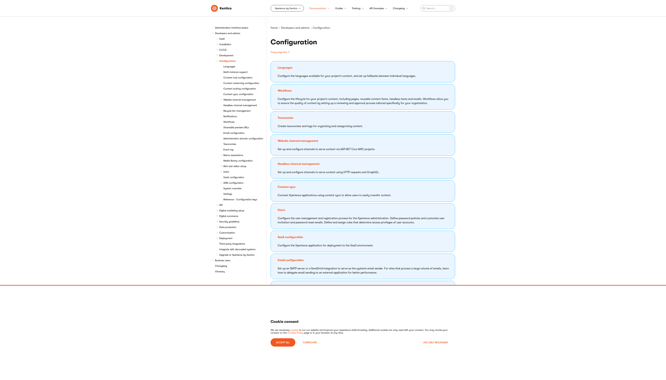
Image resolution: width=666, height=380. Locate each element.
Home (274, 27)
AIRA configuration (233, 182)
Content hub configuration (238, 77)
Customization (227, 232)
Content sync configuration (238, 94)
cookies (294, 330)
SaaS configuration (233, 177)
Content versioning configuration (241, 83)
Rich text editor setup (234, 166)
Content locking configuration (239, 88)
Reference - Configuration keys (240, 199)
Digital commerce (228, 216)
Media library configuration (238, 160)
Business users (222, 260)
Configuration (227, 61)
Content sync (287, 187)
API (221, 205)
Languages (229, 66)
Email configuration (234, 133)
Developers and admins (227, 33)
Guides (339, 8)
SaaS (222, 38)
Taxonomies (229, 144)
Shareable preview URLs (236, 127)
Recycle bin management (237, 110)
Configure (310, 342)
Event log (228, 149)
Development (226, 55)
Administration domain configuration (243, 138)
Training (356, 8)
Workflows (228, 121)
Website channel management (239, 99)
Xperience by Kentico (286, 8)
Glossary (220, 271)
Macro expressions (233, 155)
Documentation (317, 8)
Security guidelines (229, 221)
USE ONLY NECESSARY (435, 342)
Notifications (230, 116)
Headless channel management (240, 105)
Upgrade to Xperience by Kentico (237, 254)
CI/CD (223, 49)
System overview (232, 188)
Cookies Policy (295, 332)
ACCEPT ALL (283, 342)
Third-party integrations (232, 243)
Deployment (225, 238)
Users (226, 171)
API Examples (376, 8)
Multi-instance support (235, 72)
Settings (227, 194)
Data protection (227, 227)
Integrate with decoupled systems (237, 249)
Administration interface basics (231, 27)
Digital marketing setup (231, 210)
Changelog (399, 8)
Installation (225, 44)
